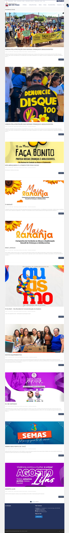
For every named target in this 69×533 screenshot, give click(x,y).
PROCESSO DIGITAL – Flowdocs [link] (38, 1)
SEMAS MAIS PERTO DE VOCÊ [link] (34, 433)
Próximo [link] (37, 501)
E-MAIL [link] (44, 1)
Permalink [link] (20, 28)
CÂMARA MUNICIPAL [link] (10, 1)
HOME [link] (6, 1)
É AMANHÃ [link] (34, 192)
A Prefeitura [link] (25, 4)
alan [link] (7, 51)
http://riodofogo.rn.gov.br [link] (42, 511)
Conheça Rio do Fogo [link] (32, 4)
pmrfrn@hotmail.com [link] (42, 510)
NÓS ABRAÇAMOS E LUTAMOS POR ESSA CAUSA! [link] (34, 153)
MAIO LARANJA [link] (10, 248)
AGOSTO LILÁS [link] (34, 475)
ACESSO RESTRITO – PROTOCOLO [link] (29, 1)
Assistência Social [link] (35, 32)
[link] (57, 1)
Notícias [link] (40, 4)
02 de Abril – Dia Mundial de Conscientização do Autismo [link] (23, 309)
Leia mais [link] (60, 59)
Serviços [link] (44, 4)
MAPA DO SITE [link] (38, 516)
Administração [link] (31, 32)
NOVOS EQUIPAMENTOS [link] (34, 339)
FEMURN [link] (15, 1)
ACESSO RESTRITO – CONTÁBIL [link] (21, 1)
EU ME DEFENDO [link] (11, 404)
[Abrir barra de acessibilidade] (67, 5)
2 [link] (32, 501)
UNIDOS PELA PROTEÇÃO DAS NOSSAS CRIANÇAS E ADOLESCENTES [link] (34, 30)
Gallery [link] (49, 28)
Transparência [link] (59, 4)
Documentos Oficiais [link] (51, 4)
